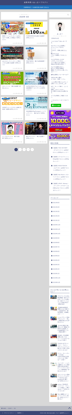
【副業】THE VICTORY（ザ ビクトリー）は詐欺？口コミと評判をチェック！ (61, 150)
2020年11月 (56, 229)
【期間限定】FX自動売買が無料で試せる (36, 7)
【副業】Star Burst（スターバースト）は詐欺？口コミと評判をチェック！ (61, 177)
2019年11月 (56, 282)
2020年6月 (56, 251)
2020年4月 (56, 260)
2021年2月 (56, 216)
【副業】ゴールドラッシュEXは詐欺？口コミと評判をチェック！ (61, 159)
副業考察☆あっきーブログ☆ (36, 2)
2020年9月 (56, 238)
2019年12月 (56, 278)
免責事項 (19, 412)
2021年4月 (56, 207)
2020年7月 (56, 247)
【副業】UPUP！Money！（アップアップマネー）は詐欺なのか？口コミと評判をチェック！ (61, 187)
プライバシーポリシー (9, 412)
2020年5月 (56, 255)
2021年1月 (56, 220)
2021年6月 (56, 202)
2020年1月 (56, 273)
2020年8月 (56, 242)
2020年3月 (56, 264)
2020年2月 (56, 269)
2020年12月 (56, 224)
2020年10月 (56, 233)
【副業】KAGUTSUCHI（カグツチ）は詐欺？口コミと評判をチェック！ (61, 168)
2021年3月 (56, 211)
